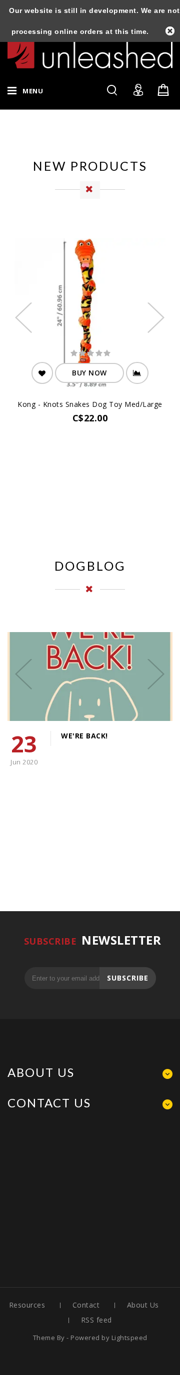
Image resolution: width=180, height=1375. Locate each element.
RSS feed (96, 1320)
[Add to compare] (137, 373)
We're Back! (84, 735)
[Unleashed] (90, 50)
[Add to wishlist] (42, 373)
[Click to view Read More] (102, 675)
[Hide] (170, 31)
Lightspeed (130, 1337)
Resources (27, 1305)
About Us (143, 1305)
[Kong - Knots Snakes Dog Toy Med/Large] (90, 314)
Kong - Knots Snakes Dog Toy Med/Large (90, 404)
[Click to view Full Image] (77, 675)
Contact (86, 1305)
